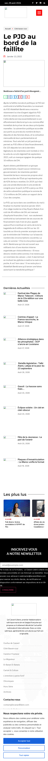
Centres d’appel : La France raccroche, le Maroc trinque (28, 319)
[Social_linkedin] (44, 3)
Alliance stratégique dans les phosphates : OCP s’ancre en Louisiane (31, 341)
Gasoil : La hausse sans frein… (30, 387)
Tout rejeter (24, 755)
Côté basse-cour (20, 29)
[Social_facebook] (32, 3)
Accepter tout (24, 741)
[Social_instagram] (40, 3)
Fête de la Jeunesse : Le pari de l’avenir (30, 438)
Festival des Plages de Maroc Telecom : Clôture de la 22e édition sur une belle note (30, 297)
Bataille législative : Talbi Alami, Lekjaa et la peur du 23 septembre (31, 366)
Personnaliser (24, 748)
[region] (24, 735)
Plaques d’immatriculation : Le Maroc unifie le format (31, 460)
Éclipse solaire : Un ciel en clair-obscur (31, 408)
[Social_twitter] (36, 3)
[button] (39, 13)
